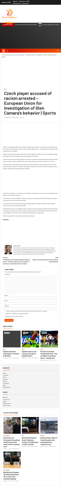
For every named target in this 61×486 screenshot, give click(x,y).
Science (5, 381)
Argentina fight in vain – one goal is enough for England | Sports (29, 354)
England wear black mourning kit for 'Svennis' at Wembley (11, 354)
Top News (5, 375)
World (4, 377)
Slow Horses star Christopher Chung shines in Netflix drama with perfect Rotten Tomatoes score (11, 442)
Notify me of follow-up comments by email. (17, 313)
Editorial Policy (17, 3)
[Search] (58, 50)
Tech (23, 435)
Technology (6, 383)
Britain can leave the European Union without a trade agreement (45, 259)
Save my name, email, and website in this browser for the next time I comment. (26, 311)
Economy (5, 379)
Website (7, 306)
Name (6, 295)
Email (6, 301)
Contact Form (22, 1)
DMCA (28, 1)
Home (4, 373)
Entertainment (6, 387)
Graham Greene (16, 448)
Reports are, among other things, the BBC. (18, 168)
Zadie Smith (8, 117)
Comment (7, 274)
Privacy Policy (25, 3)
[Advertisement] (30, 37)
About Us (15, 1)
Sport (5, 89)
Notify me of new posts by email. (14, 316)
